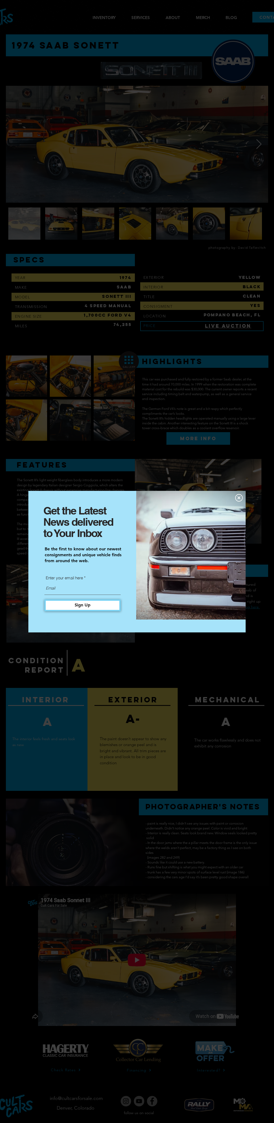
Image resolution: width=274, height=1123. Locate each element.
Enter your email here (64, 578)
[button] (239, 498)
